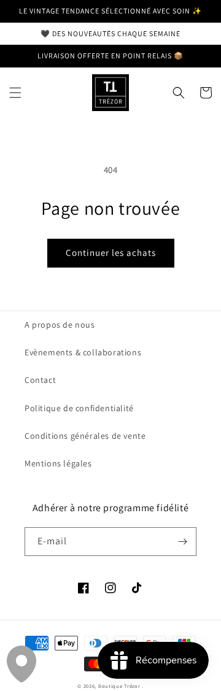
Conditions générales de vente (85, 435)
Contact (40, 379)
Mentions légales (58, 463)
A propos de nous (60, 324)
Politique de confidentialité (79, 408)
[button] (15, 92)
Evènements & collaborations (83, 352)
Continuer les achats (111, 252)
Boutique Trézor (120, 685)
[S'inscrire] (182, 541)
